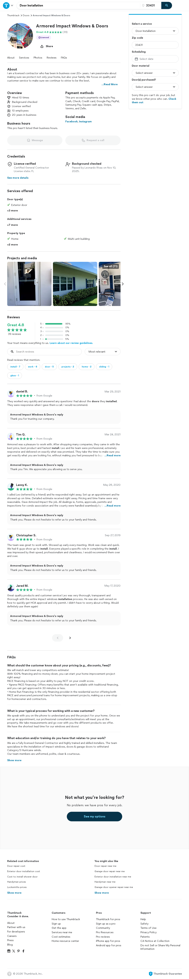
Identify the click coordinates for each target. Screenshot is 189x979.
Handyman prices (16, 882)
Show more (14, 892)
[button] (20, 36)
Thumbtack (13, 15)
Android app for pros (108, 945)
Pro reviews (103, 936)
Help (143, 919)
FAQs (64, 57)
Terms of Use (148, 928)
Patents (145, 936)
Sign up (56, 923)
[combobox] (78, 5)
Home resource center (65, 941)
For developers (16, 931)
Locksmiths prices (17, 887)
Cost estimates (61, 936)
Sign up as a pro (106, 923)
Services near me (62, 932)
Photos (38, 57)
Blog (10, 944)
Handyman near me (104, 882)
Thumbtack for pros (108, 919)
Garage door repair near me (109, 871)
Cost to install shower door (22, 876)
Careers (12, 936)
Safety (144, 923)
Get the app (59, 928)
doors (26, 15)
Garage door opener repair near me (113, 887)
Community (103, 928)
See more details (17, 177)
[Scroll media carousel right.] (122, 284)
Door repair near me (105, 866)
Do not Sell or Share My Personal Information (160, 947)
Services (24, 57)
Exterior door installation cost (23, 871)
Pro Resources (105, 932)
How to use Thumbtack (66, 919)
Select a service (142, 23)
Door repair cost (16, 866)
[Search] (166, 5)
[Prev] (57, 638)
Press (10, 940)
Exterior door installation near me (112, 876)
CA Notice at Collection (154, 941)
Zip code (137, 37)
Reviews (51, 57)
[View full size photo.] (29, 284)
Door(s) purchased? (144, 79)
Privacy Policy (148, 932)
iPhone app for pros (108, 941)
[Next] (70, 638)
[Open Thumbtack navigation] (8, 5)
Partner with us (16, 927)
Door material (140, 65)
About (11, 57)
